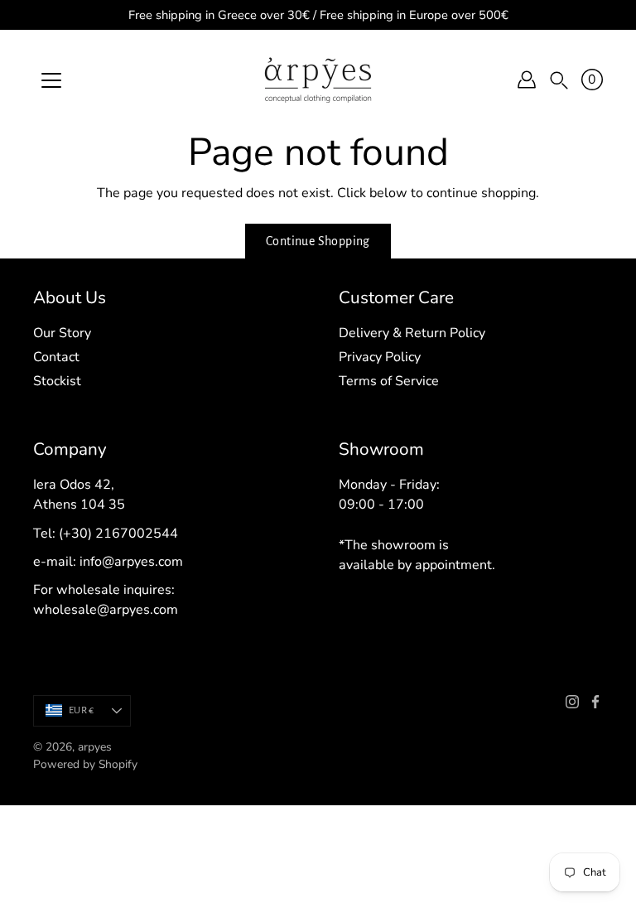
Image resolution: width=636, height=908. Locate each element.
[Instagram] (572, 701)
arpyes (95, 747)
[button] (559, 79)
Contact (56, 357)
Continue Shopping (318, 241)
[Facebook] (595, 701)
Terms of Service (389, 381)
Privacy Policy (380, 357)
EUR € (81, 710)
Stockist (57, 381)
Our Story (62, 333)
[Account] (526, 79)
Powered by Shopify (85, 764)
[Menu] (51, 80)
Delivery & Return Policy (412, 333)
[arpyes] (318, 79)
